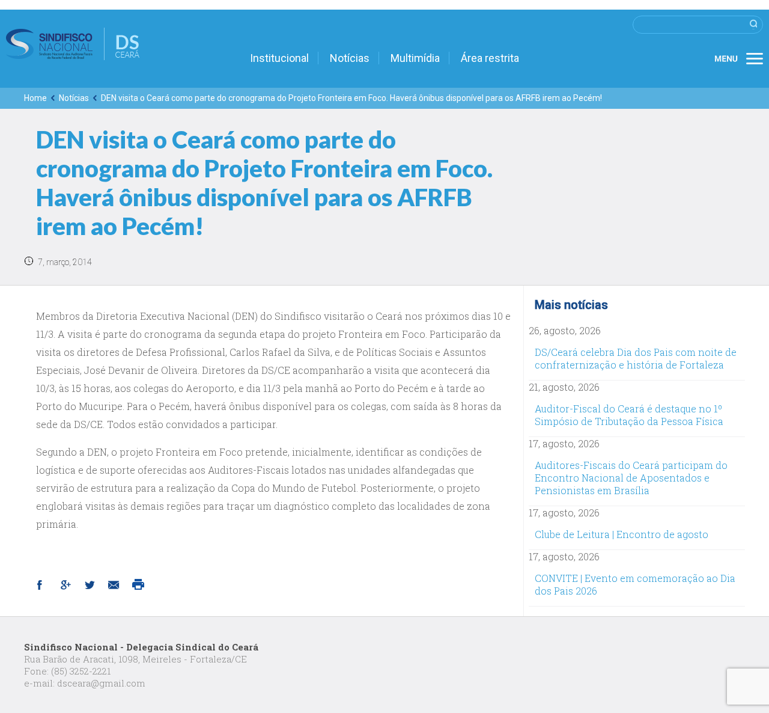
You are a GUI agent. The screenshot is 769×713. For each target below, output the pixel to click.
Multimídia (415, 58)
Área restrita (490, 58)
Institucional (279, 58)
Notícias (349, 58)
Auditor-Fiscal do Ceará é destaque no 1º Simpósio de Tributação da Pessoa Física (629, 414)
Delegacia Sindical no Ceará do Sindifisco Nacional (72, 44)
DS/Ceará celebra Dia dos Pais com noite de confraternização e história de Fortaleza (636, 358)
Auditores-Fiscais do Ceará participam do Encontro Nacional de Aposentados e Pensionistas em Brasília (631, 478)
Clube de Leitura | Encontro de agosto (621, 534)
